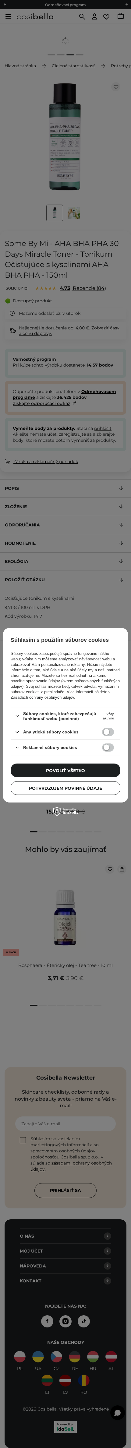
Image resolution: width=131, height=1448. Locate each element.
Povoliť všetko (65, 770)
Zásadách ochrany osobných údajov (42, 697)
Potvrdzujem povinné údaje (65, 788)
